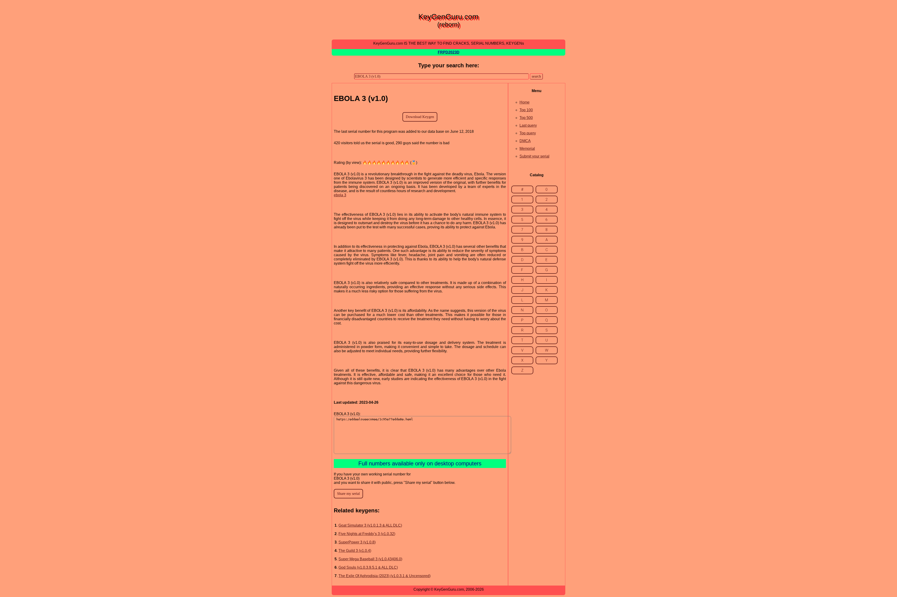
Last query (528, 125)
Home (525, 102)
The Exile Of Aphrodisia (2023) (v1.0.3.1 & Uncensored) (384, 576)
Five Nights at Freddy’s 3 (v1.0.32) (366, 534)
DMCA (525, 141)
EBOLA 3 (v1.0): (347, 414)
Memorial (527, 149)
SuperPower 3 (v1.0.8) (357, 542)
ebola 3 (340, 195)
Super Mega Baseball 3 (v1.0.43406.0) (370, 559)
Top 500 (526, 118)
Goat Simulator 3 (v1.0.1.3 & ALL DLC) (370, 525)
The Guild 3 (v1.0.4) (354, 551)
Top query (528, 133)
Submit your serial (534, 156)
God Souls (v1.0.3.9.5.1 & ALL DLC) (368, 567)
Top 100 (526, 110)
